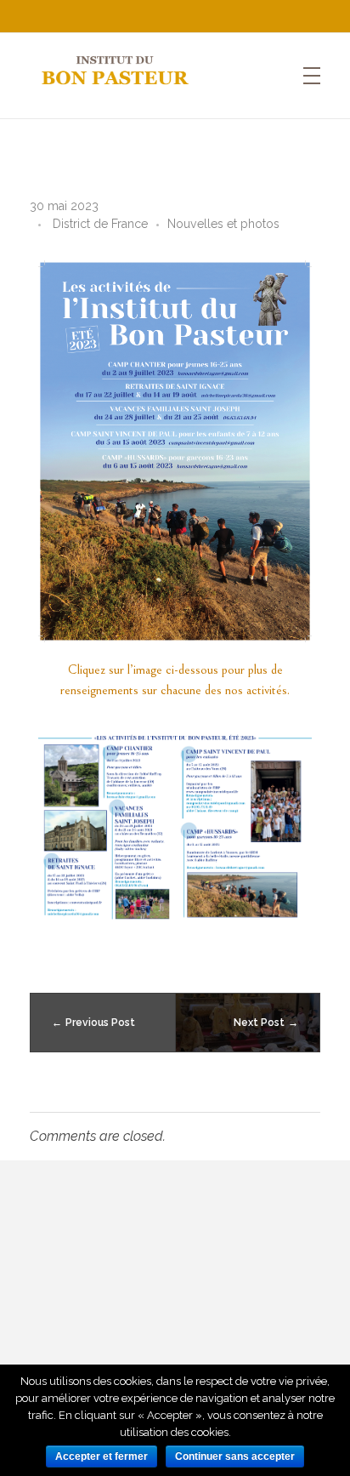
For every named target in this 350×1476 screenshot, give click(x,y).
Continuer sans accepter (235, 1456)
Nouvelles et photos (223, 224)
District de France (100, 224)
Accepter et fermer (101, 1456)
